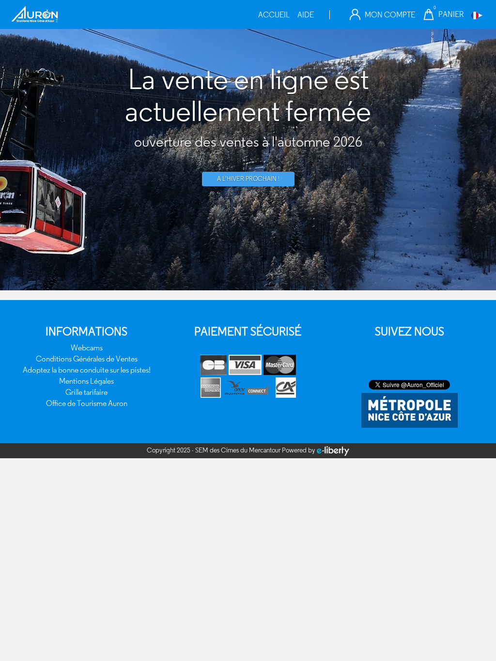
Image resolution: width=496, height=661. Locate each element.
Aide (305, 14)
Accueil (274, 14)
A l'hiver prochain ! (248, 179)
